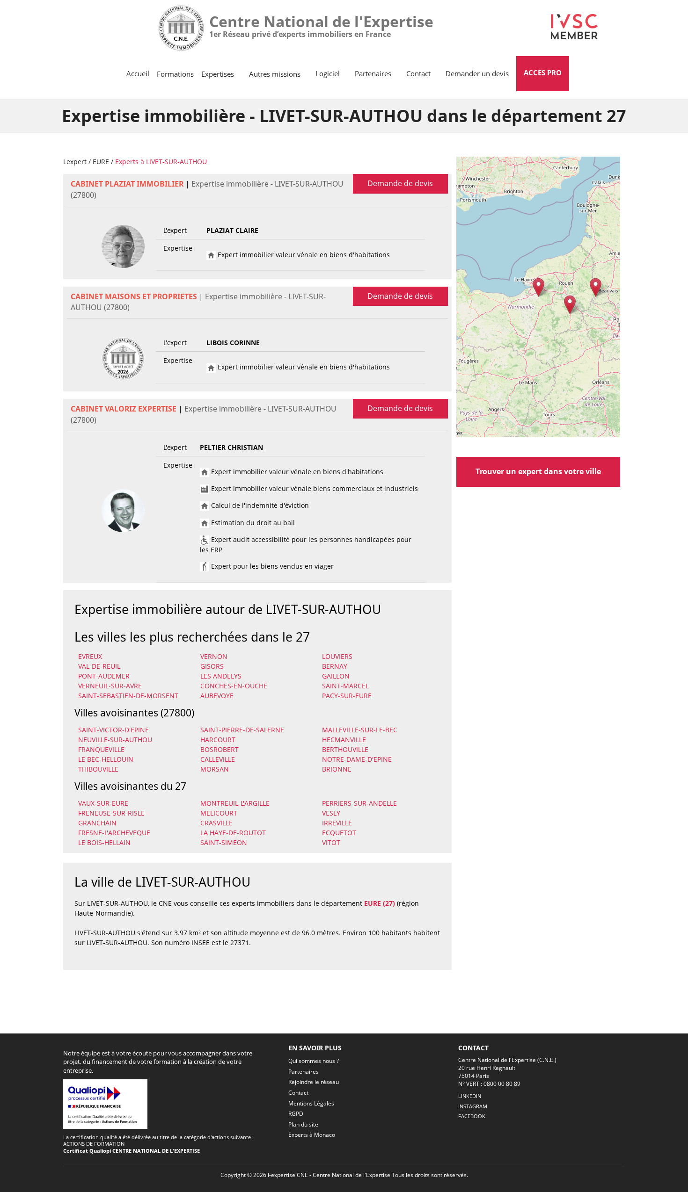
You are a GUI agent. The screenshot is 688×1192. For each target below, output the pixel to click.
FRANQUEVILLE (101, 749)
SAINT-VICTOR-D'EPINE (113, 729)
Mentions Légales (311, 1103)
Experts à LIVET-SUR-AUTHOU (161, 161)
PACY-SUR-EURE (347, 695)
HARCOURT (217, 739)
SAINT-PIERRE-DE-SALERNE (242, 729)
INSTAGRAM (472, 1106)
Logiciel (327, 73)
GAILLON (336, 676)
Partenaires (373, 73)
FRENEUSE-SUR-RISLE (111, 813)
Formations (175, 74)
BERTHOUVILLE (345, 749)
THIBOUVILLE (98, 769)
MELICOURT (218, 813)
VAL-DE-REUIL (99, 666)
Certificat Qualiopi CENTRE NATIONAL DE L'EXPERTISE (131, 1150)
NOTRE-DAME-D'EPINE (357, 759)
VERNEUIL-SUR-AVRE (110, 685)
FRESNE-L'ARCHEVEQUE (114, 832)
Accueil (137, 73)
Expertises (217, 74)
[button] (538, 287)
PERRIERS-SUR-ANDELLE (359, 803)
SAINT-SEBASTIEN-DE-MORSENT (128, 695)
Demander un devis (477, 73)
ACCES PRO (543, 72)
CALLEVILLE (217, 759)
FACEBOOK (471, 1116)
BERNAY (334, 666)
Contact (418, 73)
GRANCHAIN (97, 822)
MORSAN (214, 769)
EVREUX (90, 656)
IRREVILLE (337, 822)
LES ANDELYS (221, 676)
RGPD (295, 1114)
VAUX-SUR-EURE (103, 803)
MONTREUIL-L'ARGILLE (235, 803)
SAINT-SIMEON (223, 842)
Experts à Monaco (311, 1135)
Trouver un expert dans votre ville (538, 471)
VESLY (331, 813)
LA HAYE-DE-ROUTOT (233, 832)
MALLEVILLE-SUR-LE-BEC (359, 729)
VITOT (331, 842)
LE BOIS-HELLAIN (104, 842)
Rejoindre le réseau (313, 1082)
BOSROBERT (219, 749)
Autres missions (274, 74)
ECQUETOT (339, 832)
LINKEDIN (469, 1095)
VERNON (213, 656)
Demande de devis (400, 183)
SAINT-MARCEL (345, 685)
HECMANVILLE (344, 739)
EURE (101, 161)
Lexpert (75, 161)
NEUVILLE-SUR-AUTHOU (115, 739)
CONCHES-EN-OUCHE (233, 685)
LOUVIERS (337, 656)
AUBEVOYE (217, 695)
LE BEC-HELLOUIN (105, 759)
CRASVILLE (216, 822)
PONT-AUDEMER (104, 676)
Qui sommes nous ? (313, 1061)
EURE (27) (379, 903)
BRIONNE (336, 769)
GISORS (212, 666)
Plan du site (303, 1124)
